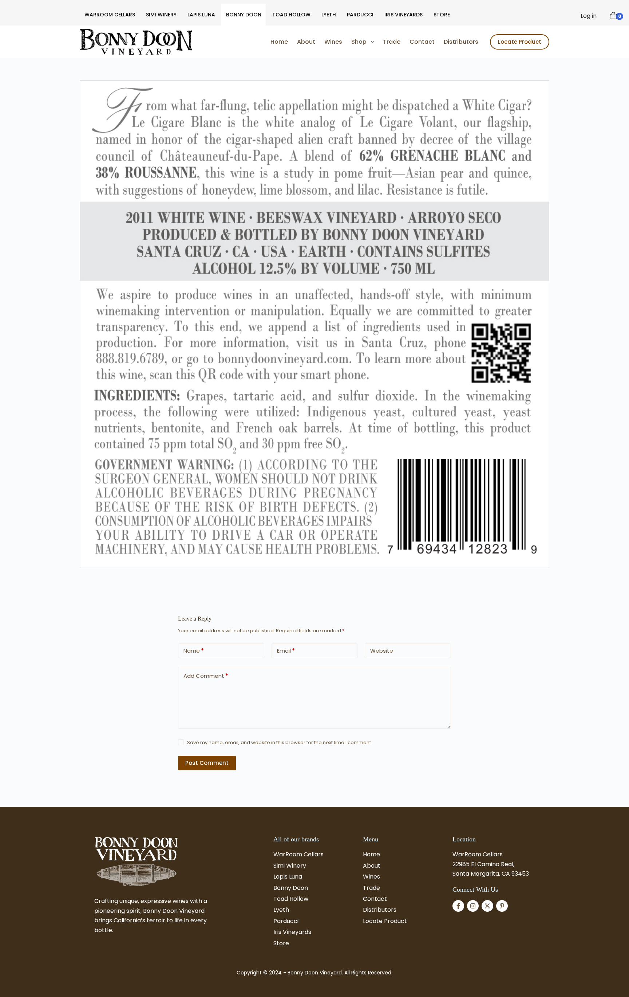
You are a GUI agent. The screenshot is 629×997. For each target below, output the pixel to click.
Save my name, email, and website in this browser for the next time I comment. (279, 742)
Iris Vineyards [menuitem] (403, 14)
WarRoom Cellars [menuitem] (109, 14)
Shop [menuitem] (359, 42)
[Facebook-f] (458, 906)
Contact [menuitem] (422, 42)
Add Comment (205, 676)
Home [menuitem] (279, 42)
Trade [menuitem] (391, 42)
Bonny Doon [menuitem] (243, 14)
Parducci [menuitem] (360, 14)
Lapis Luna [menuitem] (201, 14)
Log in (589, 16)
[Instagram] (473, 906)
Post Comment (207, 763)
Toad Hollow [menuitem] (291, 14)
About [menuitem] (306, 42)
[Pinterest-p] (502, 906)
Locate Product (519, 42)
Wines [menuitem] (333, 42)
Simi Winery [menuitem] (161, 14)
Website (381, 650)
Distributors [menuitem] (461, 42)
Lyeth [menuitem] (328, 14)
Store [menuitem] (442, 14)
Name (193, 650)
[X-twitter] (487, 906)
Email (286, 650)
